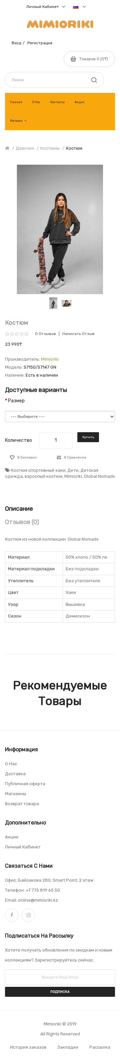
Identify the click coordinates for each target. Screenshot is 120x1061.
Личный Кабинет (23, 846)
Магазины (15, 793)
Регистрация (39, 43)
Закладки (67, 1047)
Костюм (74, 148)
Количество (18, 440)
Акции (11, 836)
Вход (16, 43)
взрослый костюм (43, 476)
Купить (88, 437)
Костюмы (50, 148)
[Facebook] (11, 915)
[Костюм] (53, 302)
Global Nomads (99, 476)
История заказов (28, 1047)
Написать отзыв (78, 334)
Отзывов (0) (22, 522)
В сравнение (75, 457)
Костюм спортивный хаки (38, 470)
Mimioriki (50, 359)
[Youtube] (28, 915)
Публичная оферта (25, 783)
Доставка (15, 773)
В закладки (27, 457)
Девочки (25, 148)
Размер (16, 401)
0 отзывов (45, 334)
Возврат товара (22, 803)
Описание (19, 508)
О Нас (11, 763)
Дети (72, 470)
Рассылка (99, 1047)
